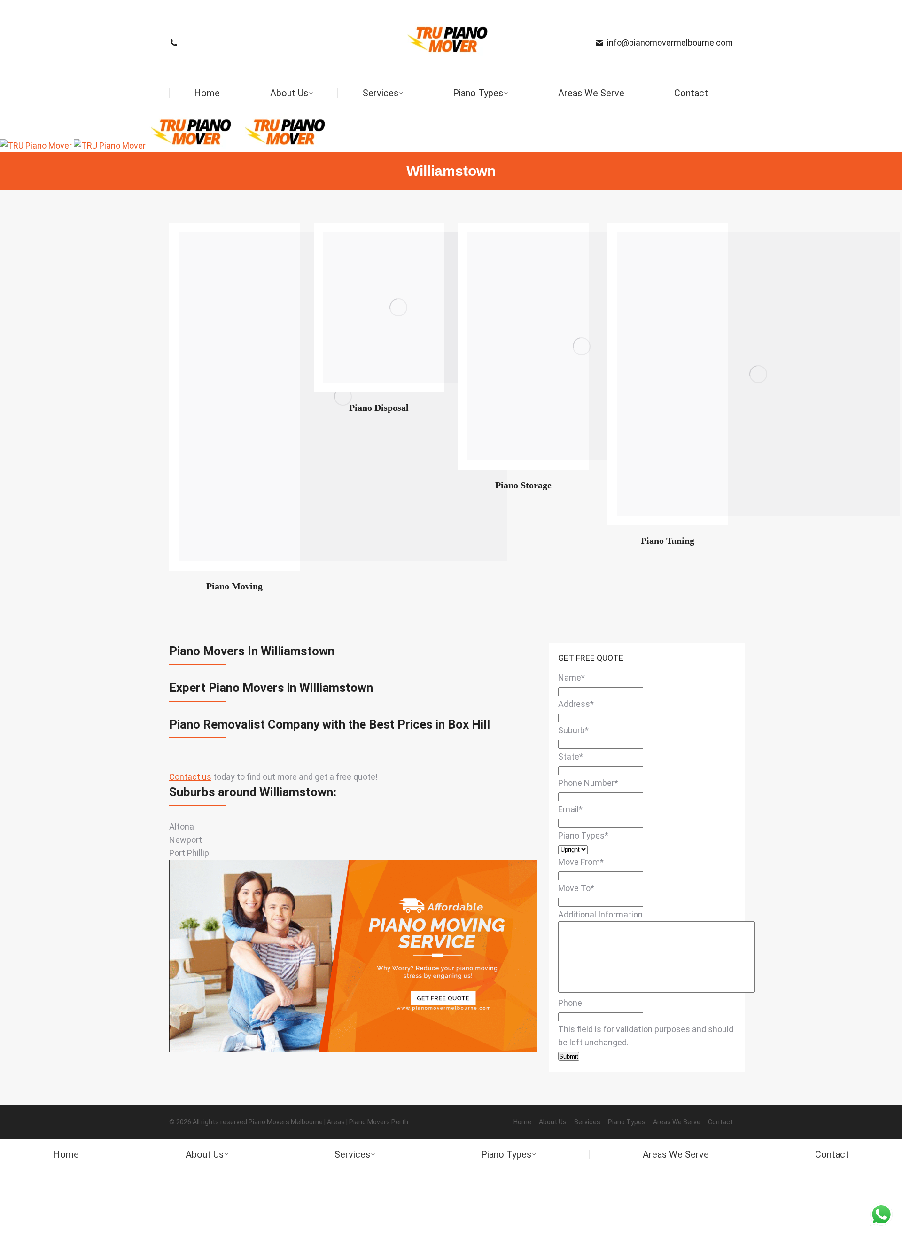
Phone (570, 1003)
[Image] (398, 307)
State (570, 756)
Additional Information (600, 914)
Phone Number (588, 783)
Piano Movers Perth (378, 1122)
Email (570, 809)
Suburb (573, 730)
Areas (336, 1122)
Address (576, 704)
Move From (581, 862)
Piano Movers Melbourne (286, 1122)
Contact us (190, 777)
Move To (576, 888)
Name (571, 677)
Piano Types (583, 835)
